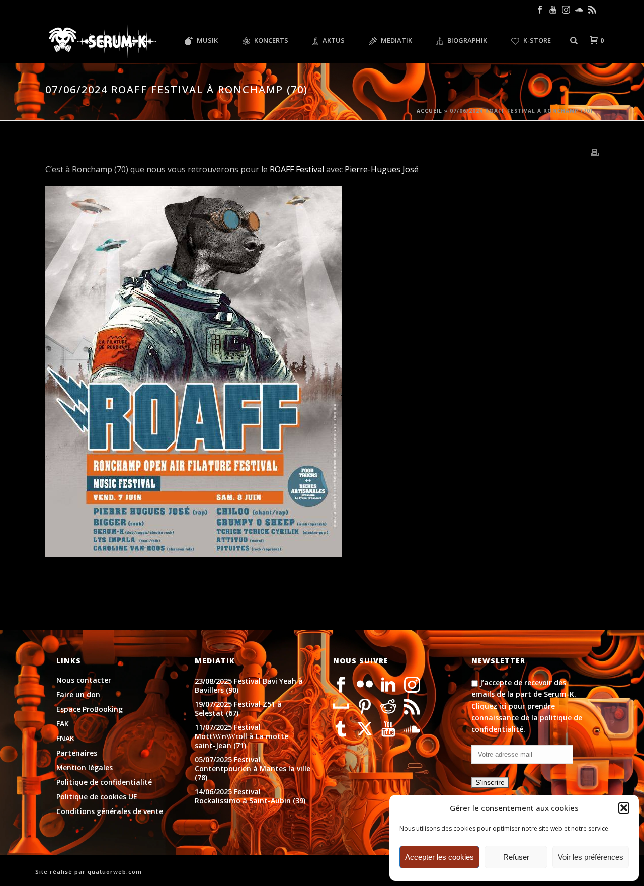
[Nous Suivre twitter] (365, 729)
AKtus (334, 40)
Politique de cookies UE (96, 796)
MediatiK (396, 40)
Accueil (429, 110)
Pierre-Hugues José (382, 169)
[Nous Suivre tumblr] (341, 729)
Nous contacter (83, 680)
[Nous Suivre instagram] (412, 685)
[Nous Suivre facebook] (341, 685)
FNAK (65, 738)
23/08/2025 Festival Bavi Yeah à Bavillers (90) (249, 686)
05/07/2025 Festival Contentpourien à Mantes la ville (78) (252, 768)
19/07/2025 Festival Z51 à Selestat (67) (238, 709)
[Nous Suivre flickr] (365, 685)
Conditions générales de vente (109, 811)
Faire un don (78, 694)
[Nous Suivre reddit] (388, 707)
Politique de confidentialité (104, 782)
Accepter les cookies (439, 857)
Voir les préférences (590, 857)
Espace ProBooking (89, 709)
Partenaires (76, 753)
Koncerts (271, 40)
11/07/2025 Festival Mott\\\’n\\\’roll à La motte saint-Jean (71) (241, 736)
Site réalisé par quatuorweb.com (88, 871)
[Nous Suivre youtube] (388, 729)
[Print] (595, 152)
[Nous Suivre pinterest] (365, 707)
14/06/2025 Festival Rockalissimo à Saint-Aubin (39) (250, 796)
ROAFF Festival (297, 169)
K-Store (537, 40)
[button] (624, 808)
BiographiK (467, 40)
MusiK (207, 40)
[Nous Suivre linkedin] (388, 685)
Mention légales (84, 767)
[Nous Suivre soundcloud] (412, 729)
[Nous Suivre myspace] (341, 707)
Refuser (516, 857)
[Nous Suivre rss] (412, 707)
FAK (62, 723)
